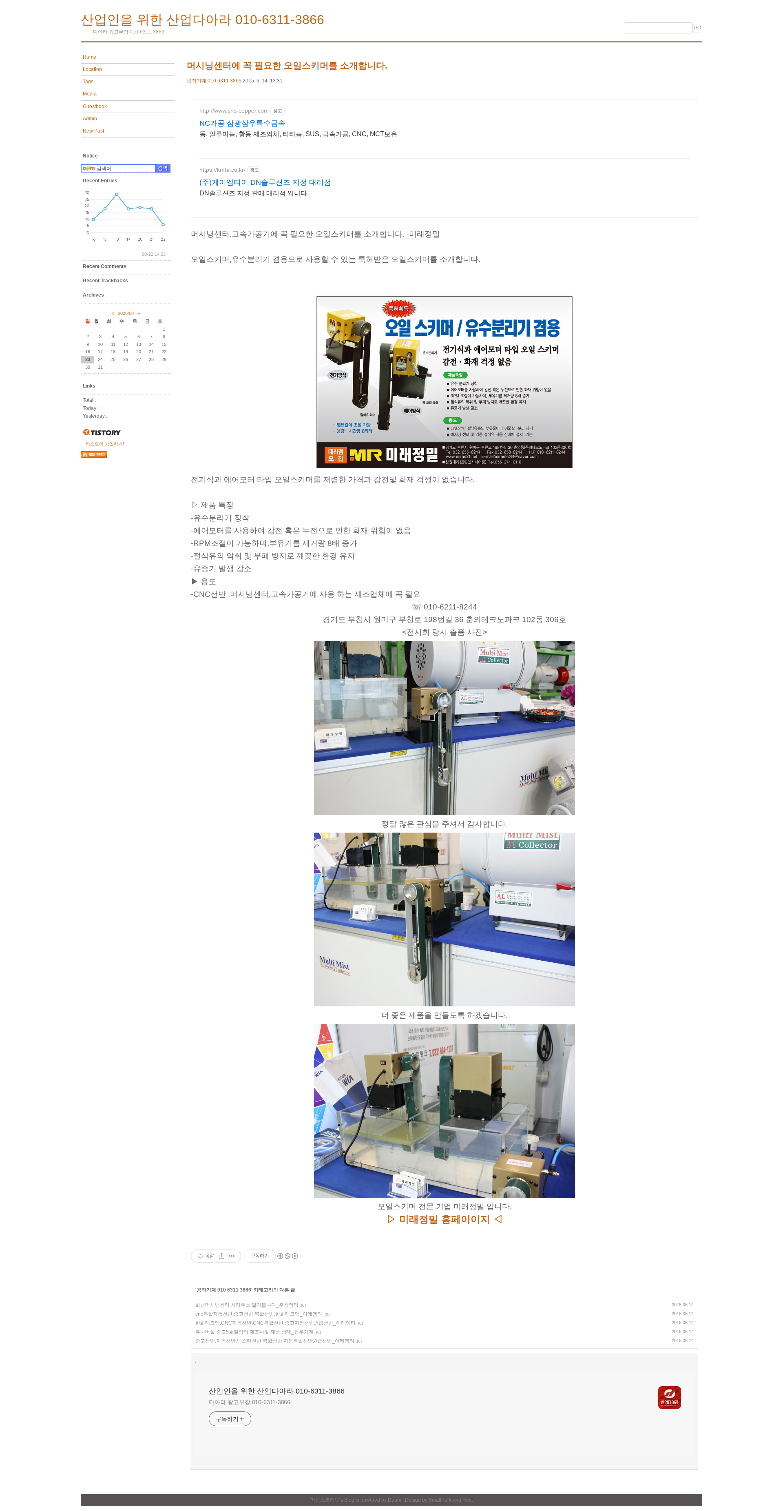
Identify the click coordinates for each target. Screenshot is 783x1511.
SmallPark (440, 1500)
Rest (467, 1500)
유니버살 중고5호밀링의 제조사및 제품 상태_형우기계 (254, 1332)
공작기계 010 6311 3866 (214, 81)
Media (90, 94)
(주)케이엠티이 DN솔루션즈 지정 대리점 (265, 182)
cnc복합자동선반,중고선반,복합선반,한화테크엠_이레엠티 (258, 1314)
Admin (90, 119)
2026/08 (126, 313)
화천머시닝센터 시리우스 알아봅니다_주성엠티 (247, 1305)
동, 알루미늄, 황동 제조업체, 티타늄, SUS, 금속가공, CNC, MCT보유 (298, 134)
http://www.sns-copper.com (234, 110)
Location (92, 69)
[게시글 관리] (232, 1256)
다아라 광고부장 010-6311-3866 (249, 1402)
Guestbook (95, 106)
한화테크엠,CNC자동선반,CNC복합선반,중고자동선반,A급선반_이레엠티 (275, 1323)
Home (89, 57)
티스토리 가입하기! (105, 443)
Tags (88, 81)
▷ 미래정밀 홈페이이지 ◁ (445, 1219)
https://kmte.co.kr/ (222, 169)
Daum (394, 1500)
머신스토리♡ (325, 1500)
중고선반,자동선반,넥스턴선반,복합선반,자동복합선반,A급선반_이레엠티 (274, 1341)
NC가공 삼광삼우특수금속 (242, 123)
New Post (93, 131)
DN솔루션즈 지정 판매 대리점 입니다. (254, 193)
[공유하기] (222, 1256)
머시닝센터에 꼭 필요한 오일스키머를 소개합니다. (287, 65)
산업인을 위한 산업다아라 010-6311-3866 (202, 19)
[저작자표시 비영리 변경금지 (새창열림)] (287, 1256)
